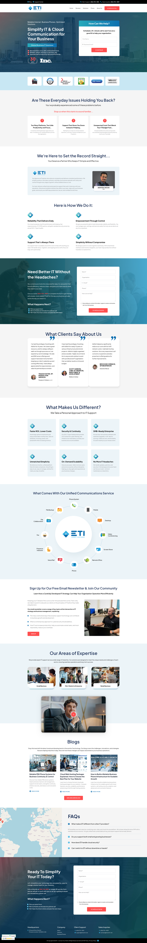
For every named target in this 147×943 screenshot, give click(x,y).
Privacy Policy (92, 940)
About (58, 930)
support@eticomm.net (82, 932)
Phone (92, 8)
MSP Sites (85, 940)
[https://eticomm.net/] (35, 8)
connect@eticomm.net (106, 932)
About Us (99, 8)
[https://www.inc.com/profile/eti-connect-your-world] (46, 60)
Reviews (78, 8)
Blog (30, 2)
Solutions (85, 8)
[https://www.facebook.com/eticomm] (98, 940)
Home (71, 8)
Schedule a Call (112, 8)
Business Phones (61, 934)
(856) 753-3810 (80, 930)
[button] (2, 822)
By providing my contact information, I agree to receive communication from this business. (99, 304)
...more (42, 791)
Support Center (39, 2)
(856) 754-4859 (105, 930)
